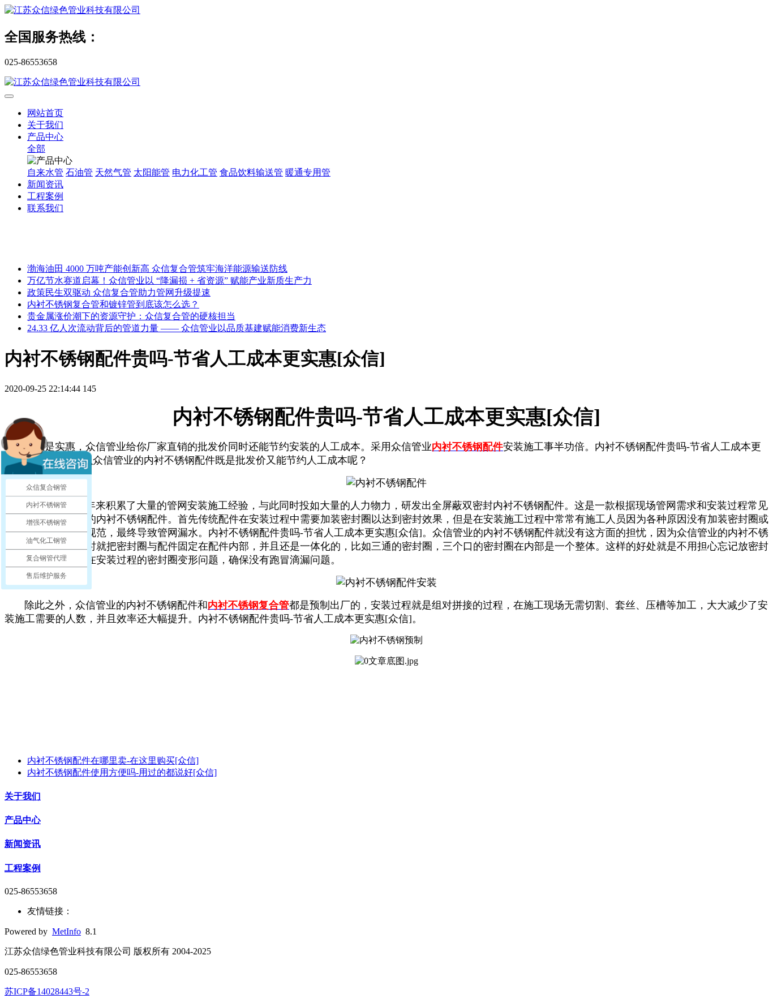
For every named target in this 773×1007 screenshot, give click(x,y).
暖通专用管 (307, 172)
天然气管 (113, 172)
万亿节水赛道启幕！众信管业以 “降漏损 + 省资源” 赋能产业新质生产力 (169, 280)
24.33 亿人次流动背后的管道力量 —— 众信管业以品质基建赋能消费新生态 (176, 328)
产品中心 (45, 137)
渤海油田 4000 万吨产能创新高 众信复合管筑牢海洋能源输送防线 (157, 268)
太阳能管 (152, 172)
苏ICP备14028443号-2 (47, 991)
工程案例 (45, 196)
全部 (36, 148)
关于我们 (45, 125)
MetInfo (66, 931)
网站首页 (45, 113)
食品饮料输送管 (251, 172)
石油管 (79, 172)
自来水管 (45, 172)
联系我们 (45, 208)
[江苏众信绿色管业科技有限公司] (386, 10)
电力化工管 (194, 172)
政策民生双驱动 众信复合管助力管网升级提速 (119, 292)
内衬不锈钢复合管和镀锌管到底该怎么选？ (113, 304)
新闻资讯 (45, 184)
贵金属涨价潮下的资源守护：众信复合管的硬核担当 (131, 316)
